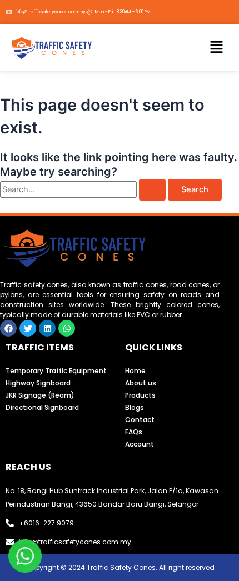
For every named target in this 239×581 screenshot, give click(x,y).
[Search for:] (84, 189)
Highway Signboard (38, 383)
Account (139, 444)
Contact (140, 419)
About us (140, 383)
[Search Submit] (152, 190)
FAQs (133, 432)
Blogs (134, 407)
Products (140, 395)
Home (135, 370)
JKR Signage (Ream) (40, 395)
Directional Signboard (42, 407)
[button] (217, 47)
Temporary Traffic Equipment (56, 370)
